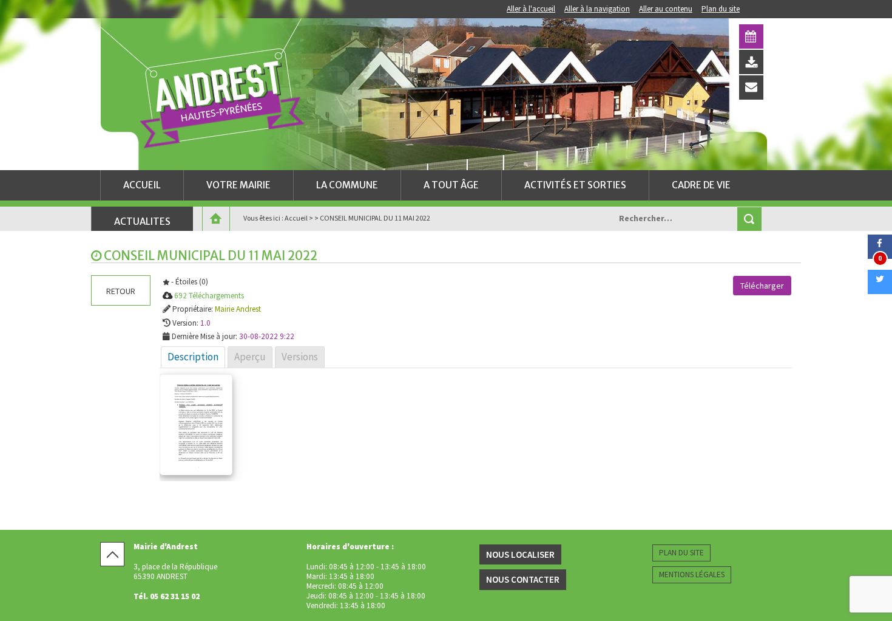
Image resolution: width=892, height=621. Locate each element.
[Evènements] (751, 36)
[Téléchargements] (751, 62)
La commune (347, 185)
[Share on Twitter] (880, 290)
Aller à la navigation (597, 9)
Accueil (142, 185)
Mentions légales (692, 574)
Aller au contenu (665, 9)
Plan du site (720, 9)
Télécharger (762, 285)
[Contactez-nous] (751, 87)
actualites (142, 221)
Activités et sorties (575, 185)
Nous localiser (520, 554)
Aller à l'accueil (531, 9)
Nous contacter (522, 579)
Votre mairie (238, 185)
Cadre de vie (701, 185)
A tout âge (451, 185)
